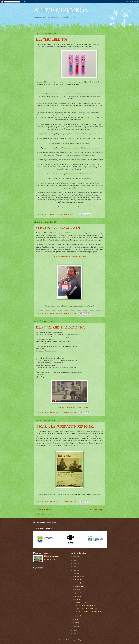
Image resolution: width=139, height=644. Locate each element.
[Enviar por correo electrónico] (80, 214)
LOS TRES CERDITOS (52, 39)
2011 (75, 633)
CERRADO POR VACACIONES (58, 228)
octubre (77, 583)
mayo (77, 596)
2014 (75, 573)
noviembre (78, 579)
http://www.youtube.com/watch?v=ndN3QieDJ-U (73, 407)
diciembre (78, 576)
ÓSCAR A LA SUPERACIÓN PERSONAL (65, 426)
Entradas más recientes (43, 509)
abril (77, 599)
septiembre (78, 586)
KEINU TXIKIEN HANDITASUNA (60, 327)
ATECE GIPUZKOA (61, 10)
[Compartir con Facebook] (87, 214)
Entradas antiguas (97, 509)
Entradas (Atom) (47, 514)
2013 (75, 627)
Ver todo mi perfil (49, 559)
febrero (77, 619)
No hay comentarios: (70, 214)
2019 (75, 557)
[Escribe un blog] (82, 214)
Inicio (71, 509)
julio (77, 589)
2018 (75, 560)
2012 (75, 630)
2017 (75, 563)
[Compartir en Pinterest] (89, 214)
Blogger (80, 640)
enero (77, 623)
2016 (75, 567)
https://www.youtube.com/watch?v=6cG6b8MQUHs (70, 256)
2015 (75, 570)
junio (77, 593)
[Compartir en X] (85, 214)
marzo (77, 616)
